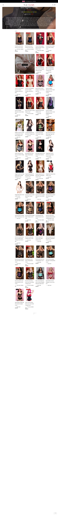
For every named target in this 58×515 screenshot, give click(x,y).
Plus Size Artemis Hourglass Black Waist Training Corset (30, 196)
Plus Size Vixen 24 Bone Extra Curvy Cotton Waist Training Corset (29, 282)
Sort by (16, 31)
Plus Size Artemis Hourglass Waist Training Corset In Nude (30, 217)
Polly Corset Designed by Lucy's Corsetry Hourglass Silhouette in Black (40, 69)
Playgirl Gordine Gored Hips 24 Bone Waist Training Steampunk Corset (19, 175)
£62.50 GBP (18, 197)
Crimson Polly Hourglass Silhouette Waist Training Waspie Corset (40, 47)
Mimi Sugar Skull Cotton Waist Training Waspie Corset (29, 155)
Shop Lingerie (25, 64)
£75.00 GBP (49, 50)
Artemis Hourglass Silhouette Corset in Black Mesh (19, 112)
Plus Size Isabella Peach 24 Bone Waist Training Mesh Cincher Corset (50, 238)
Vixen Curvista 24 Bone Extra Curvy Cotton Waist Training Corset (29, 304)
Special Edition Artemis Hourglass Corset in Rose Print (50, 282)
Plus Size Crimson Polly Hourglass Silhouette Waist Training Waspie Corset (50, 217)
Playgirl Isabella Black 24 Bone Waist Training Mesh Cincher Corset (29, 175)
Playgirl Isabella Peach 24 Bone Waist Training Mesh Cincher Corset (40, 175)
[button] (53, 5)
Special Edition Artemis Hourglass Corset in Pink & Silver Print (40, 90)
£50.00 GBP (29, 157)
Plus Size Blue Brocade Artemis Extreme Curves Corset (40, 217)
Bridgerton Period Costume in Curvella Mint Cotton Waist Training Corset (19, 134)
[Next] (55, 1)
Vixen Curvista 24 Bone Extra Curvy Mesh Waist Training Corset (50, 69)
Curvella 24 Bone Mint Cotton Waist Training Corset (39, 134)
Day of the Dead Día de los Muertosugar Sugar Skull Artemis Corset (50, 134)
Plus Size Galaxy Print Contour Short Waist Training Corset (39, 238)
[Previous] (2, 1)
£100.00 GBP (19, 157)
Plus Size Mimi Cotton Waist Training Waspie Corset (29, 261)
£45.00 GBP (39, 113)
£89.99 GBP (39, 72)
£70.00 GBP (29, 135)
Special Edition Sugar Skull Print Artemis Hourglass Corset (19, 304)
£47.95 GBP (49, 157)
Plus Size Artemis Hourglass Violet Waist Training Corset (50, 196)
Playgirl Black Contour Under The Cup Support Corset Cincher (50, 155)
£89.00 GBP (18, 94)
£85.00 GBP (18, 137)
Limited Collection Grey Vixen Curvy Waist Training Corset (19, 155)
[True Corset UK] (29, 4)
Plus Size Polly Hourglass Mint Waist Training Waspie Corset (50, 261)
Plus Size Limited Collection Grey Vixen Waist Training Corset (19, 261)
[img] (37, 52)
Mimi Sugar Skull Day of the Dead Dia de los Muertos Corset (40, 155)
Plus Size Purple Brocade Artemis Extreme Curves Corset (19, 282)
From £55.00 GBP (40, 178)
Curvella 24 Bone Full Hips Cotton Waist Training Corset (50, 47)
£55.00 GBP (39, 241)
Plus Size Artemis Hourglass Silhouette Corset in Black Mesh (40, 196)
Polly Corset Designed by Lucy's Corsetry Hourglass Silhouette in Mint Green (40, 282)
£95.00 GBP (49, 177)
